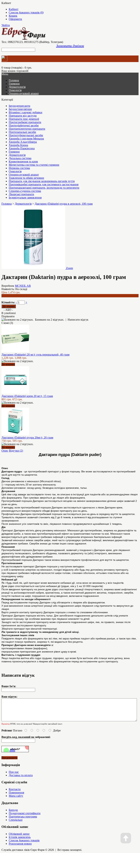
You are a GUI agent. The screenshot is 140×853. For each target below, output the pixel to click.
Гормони (14, 83)
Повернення (16, 792)
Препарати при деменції (24, 118)
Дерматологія (17, 86)
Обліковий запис (19, 833)
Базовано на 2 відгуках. (49, 319)
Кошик (13, 15)
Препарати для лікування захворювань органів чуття (42, 181)
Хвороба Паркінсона (22, 148)
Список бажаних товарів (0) (26, 12)
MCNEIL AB (23, 285)
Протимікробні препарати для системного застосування (43, 184)
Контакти (15, 789)
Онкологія (15, 90)
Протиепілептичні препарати (27, 128)
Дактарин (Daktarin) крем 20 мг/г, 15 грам (27, 396)
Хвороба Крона (18, 145)
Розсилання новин (20, 843)
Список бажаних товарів (24, 840)
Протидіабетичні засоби (24, 125)
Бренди (13, 810)
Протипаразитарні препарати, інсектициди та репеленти (44, 187)
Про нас (14, 771)
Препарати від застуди (23, 115)
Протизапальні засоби (22, 132)
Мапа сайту (16, 795)
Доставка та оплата (21, 775)
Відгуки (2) (16, 450)
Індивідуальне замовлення (25, 197)
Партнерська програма (23, 816)
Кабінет (13, 9)
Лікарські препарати (21, 194)
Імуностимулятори (20, 109)
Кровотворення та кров (23, 161)
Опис (4, 450)
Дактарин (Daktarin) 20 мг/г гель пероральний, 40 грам (35, 354)
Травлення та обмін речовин (26, 177)
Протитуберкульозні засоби (26, 135)
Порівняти (8, 316)
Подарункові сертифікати (24, 813)
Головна (6, 203)
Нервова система (19, 168)
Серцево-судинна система (25, 191)
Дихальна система (20, 158)
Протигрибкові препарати (25, 122)
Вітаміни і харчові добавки (25, 112)
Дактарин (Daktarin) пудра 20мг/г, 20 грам (27, 437)
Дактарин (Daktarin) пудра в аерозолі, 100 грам (64, 203)
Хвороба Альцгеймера (23, 141)
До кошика (8, 364)
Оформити (15, 19)
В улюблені (8, 313)
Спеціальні (15, 819)
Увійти (5, 25)
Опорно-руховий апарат (24, 93)
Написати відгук (78, 319)
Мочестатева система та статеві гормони (34, 164)
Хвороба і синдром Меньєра (26, 138)
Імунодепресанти (19, 105)
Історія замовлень (20, 837)
